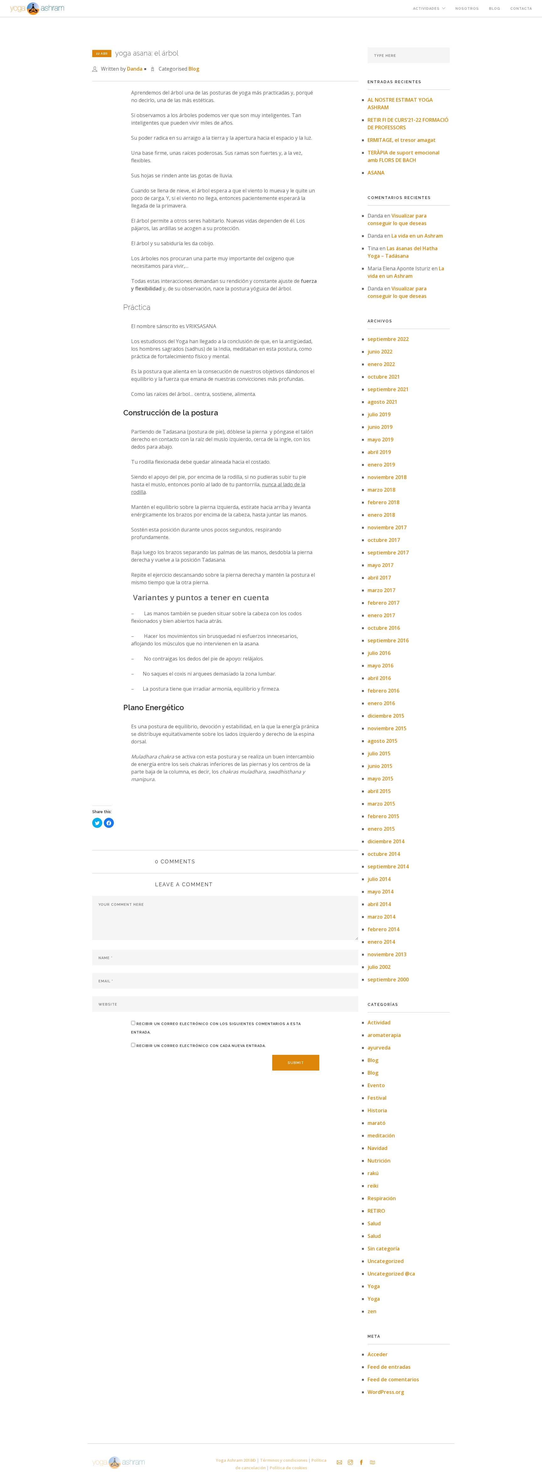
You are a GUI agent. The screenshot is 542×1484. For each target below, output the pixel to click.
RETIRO (376, 1210)
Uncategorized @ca (391, 1273)
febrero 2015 (383, 816)
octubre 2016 (384, 627)
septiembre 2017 (388, 552)
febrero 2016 (383, 690)
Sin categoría (384, 1248)
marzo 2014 (381, 916)
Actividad (379, 1022)
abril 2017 (379, 577)
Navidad (377, 1148)
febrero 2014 (383, 929)
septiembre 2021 (388, 389)
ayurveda (379, 1047)
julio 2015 (379, 753)
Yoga (374, 1286)
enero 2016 (381, 703)
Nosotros (467, 9)
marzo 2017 (381, 590)
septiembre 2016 (388, 640)
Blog (494, 9)
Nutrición (379, 1160)
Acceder (378, 1354)
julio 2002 (379, 966)
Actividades (426, 9)
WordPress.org (386, 1392)
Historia (377, 1110)
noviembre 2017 (387, 527)
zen (372, 1311)
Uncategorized (386, 1261)
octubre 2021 (384, 376)
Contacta (521, 9)
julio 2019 (379, 414)
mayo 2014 (380, 891)
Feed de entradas (389, 1366)
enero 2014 (381, 941)
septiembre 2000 (388, 979)
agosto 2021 (382, 401)
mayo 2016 (380, 665)
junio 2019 (380, 427)
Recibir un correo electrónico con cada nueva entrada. (201, 1046)
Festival (377, 1097)
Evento (376, 1085)
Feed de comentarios (393, 1379)
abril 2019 (379, 452)
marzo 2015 (381, 803)
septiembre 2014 (388, 866)
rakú (373, 1173)
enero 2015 (381, 828)
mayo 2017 (380, 565)
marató (376, 1123)
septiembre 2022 (388, 339)
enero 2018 (381, 514)
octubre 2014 (384, 853)
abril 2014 (379, 904)
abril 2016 (379, 678)
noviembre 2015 (387, 728)
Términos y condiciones (283, 1460)
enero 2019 (381, 464)
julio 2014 (379, 879)
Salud (374, 1223)
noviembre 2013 (387, 954)
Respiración (382, 1198)
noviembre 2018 (387, 477)
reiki (373, 1185)
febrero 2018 (383, 502)
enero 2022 (381, 364)
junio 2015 (380, 766)
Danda (134, 68)
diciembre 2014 (386, 841)
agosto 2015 (382, 740)
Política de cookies (288, 1468)
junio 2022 (380, 351)
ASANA (376, 172)
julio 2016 (379, 653)
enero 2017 (381, 615)
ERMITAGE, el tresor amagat (402, 140)
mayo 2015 (380, 778)
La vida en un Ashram (417, 235)
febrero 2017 (383, 602)
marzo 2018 (381, 489)
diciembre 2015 (386, 715)
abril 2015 (379, 791)
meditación (381, 1135)
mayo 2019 (380, 439)
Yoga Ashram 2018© (236, 1460)
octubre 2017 (384, 540)
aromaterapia (384, 1035)
